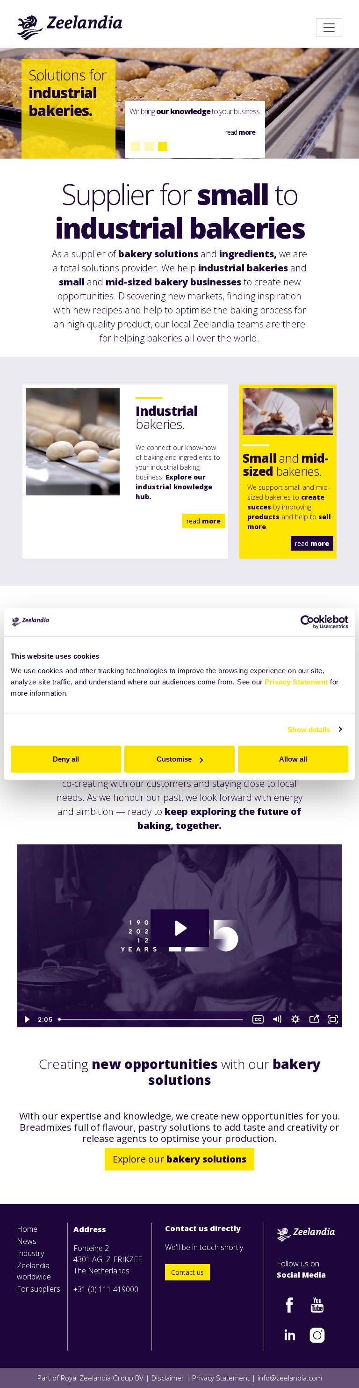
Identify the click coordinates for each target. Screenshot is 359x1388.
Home (27, 1229)
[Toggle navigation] (329, 27)
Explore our (179, 1159)
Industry (30, 1253)
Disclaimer (167, 1377)
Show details (308, 729)
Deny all (66, 759)
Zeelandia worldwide (34, 1271)
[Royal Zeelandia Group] (70, 27)
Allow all (293, 759)
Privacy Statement (296, 682)
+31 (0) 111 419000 (105, 1289)
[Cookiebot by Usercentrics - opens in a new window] (307, 622)
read (204, 520)
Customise (174, 759)
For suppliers (38, 1289)
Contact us (187, 1272)
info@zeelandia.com (290, 1377)
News (26, 1241)
